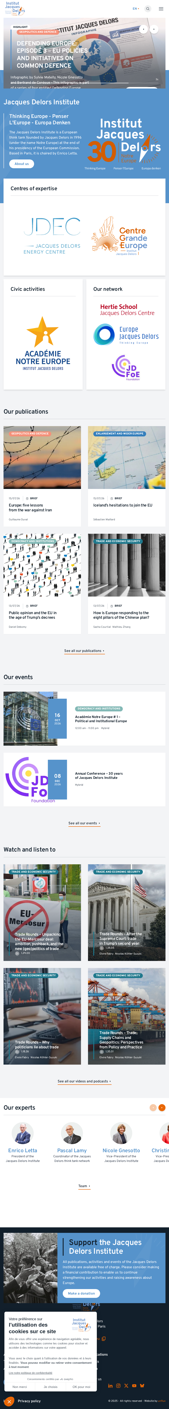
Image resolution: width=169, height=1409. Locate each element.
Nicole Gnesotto (121, 1150)
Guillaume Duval (18, 519)
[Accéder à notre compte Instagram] (118, 1386)
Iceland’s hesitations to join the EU (122, 505)
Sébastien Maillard (104, 519)
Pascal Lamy (72, 1150)
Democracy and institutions (32, 541)
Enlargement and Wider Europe (119, 434)
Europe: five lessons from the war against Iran (30, 508)
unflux (161, 1401)
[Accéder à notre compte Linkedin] (110, 1386)
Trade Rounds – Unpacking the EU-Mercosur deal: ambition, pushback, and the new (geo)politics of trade (39, 941)
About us (22, 163)
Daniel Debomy (17, 627)
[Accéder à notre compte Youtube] (134, 1386)
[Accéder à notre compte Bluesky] (142, 1386)
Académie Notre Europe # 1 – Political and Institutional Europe (101, 718)
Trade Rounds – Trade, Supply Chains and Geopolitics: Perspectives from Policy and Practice (121, 1040)
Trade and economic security (118, 541)
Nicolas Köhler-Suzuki (128, 954)
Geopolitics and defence (38, 32)
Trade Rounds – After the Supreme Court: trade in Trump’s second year (120, 938)
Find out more (141, 84)
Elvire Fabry (106, 954)
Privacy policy (29, 1401)
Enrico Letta (22, 1150)
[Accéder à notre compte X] (126, 1386)
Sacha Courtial (102, 627)
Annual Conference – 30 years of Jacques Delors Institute (99, 775)
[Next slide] (154, 29)
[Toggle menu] (161, 8)
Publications (98, 1354)
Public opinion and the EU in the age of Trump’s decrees (33, 615)
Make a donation (81, 1293)
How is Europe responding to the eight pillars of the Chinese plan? (121, 615)
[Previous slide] (143, 29)
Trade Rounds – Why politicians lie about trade (37, 1045)
